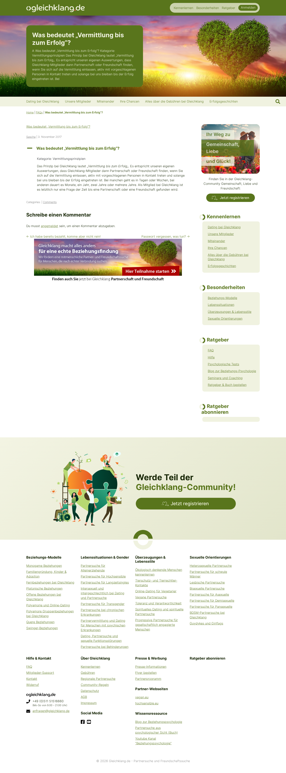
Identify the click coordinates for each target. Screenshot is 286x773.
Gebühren (88, 673)
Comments (50, 202)
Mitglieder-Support (40, 673)
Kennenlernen (90, 667)
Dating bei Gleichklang (224, 227)
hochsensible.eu (146, 703)
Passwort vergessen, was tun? (165, 236)
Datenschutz (90, 691)
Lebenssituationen (221, 305)
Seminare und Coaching (225, 378)
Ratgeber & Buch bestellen (227, 385)
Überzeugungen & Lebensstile (229, 312)
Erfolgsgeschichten (222, 266)
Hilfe (211, 357)
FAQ (211, 350)
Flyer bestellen (146, 673)
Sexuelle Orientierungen (225, 318)
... (62, 79)
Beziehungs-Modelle (222, 298)
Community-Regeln (95, 685)
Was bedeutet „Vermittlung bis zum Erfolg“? (58, 126)
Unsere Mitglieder (221, 234)
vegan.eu (141, 697)
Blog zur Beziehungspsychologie (158, 722)
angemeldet (49, 226)
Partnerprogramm (148, 679)
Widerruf (32, 685)
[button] (108, 148)
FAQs (39, 112)
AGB (84, 697)
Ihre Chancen (217, 248)
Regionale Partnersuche (98, 679)
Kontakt (31, 679)
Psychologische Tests (223, 364)
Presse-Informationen (150, 667)
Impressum (89, 703)
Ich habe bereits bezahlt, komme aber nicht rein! (63, 236)
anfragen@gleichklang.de (50, 711)
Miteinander (216, 241)
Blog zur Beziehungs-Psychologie (232, 371)
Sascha (31, 136)
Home (30, 112)
